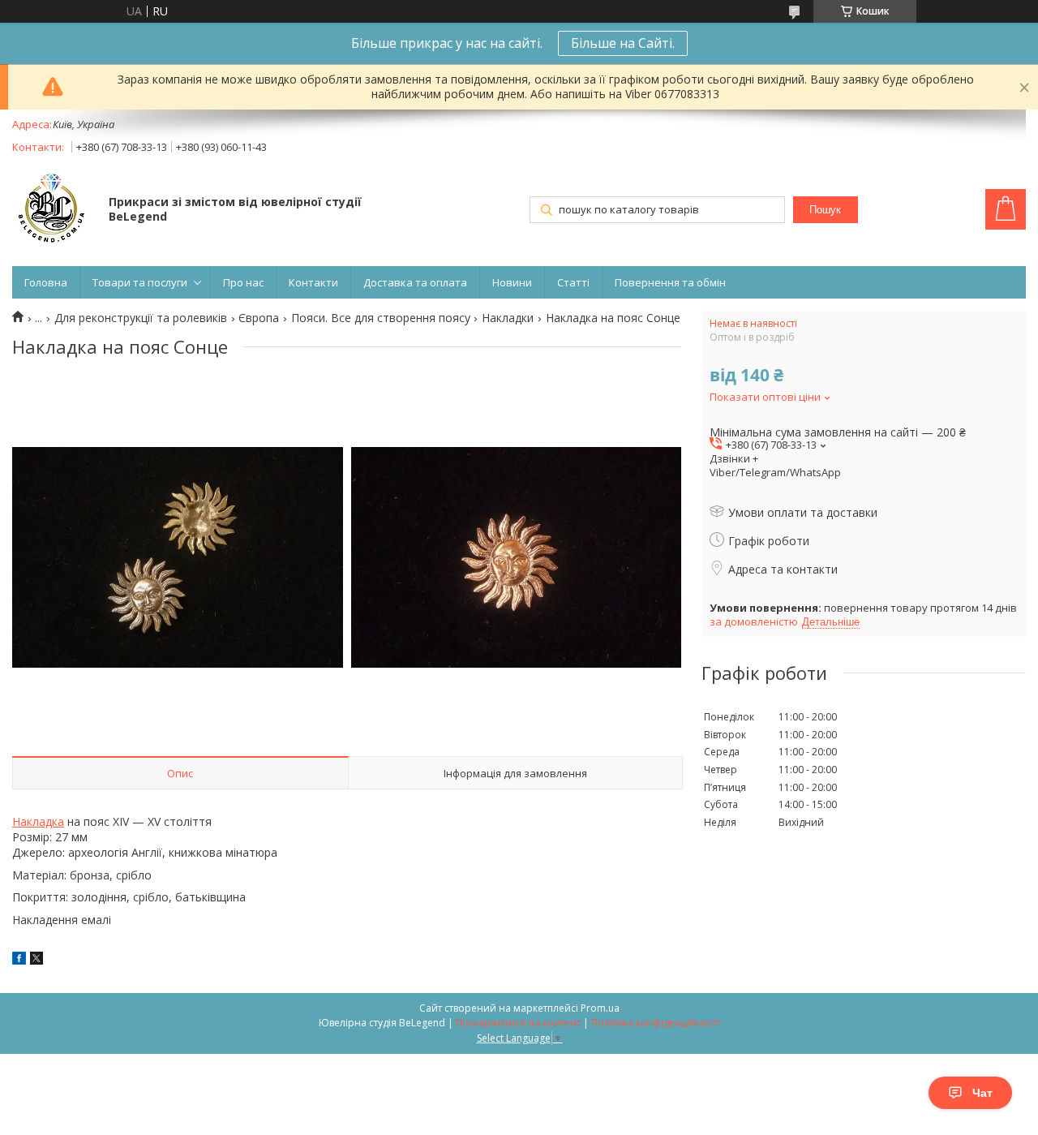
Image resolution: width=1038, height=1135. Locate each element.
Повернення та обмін (670, 282)
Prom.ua (600, 1008)
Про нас (243, 282)
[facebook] (19, 960)
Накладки (508, 318)
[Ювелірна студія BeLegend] (52, 211)
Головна (45, 282)
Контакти (313, 282)
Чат (982, 1092)
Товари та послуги (139, 282)
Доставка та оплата (415, 282)
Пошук (825, 210)
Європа (258, 318)
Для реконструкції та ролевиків (140, 318)
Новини (512, 282)
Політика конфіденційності (655, 1023)
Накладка (38, 821)
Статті (573, 282)
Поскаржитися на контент (518, 1023)
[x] (36, 960)
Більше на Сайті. (623, 43)
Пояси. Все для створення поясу (380, 318)
